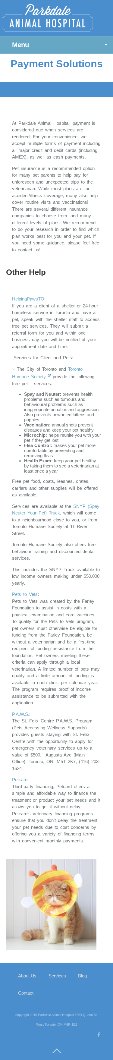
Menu (20, 45)
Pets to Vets (25, 594)
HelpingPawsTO (28, 298)
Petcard (19, 779)
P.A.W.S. (20, 714)
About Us (27, 975)
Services (57, 975)
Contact (25, 993)
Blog (82, 975)
